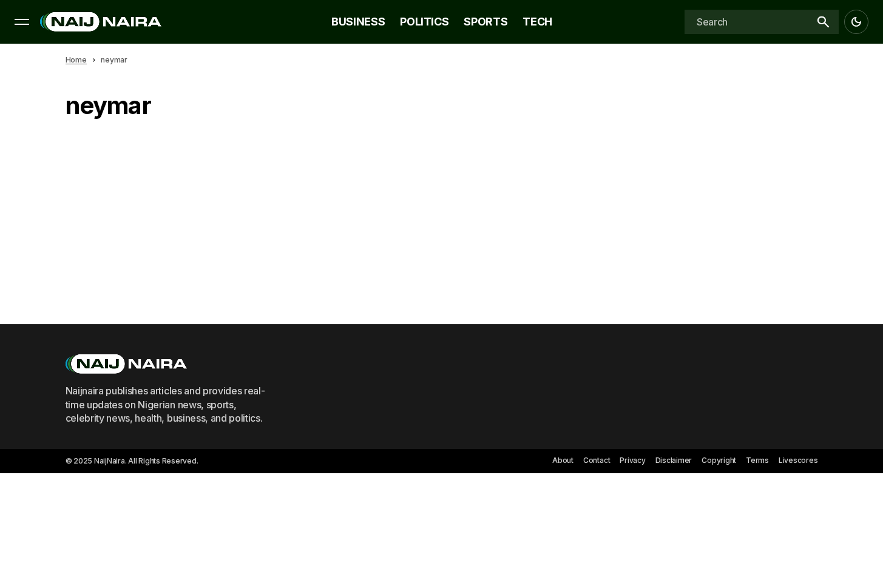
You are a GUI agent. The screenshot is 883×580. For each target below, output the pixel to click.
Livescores (798, 460)
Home (76, 59)
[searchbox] (746, 22)
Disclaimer (673, 460)
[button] (21, 21)
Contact (596, 460)
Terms (757, 460)
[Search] (823, 22)
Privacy (632, 460)
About (562, 460)
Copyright (719, 460)
